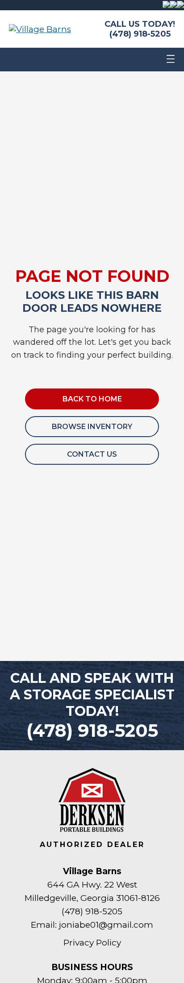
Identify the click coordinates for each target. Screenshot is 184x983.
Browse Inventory (92, 426)
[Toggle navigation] (170, 59)
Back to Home (92, 399)
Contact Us (92, 454)
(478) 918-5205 (140, 34)
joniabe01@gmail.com (106, 925)
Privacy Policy (92, 943)
